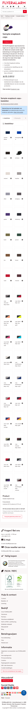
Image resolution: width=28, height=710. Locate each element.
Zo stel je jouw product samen (9, 104)
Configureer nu (7, 42)
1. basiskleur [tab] (6, 118)
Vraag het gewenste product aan (12, 516)
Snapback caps (15, 89)
